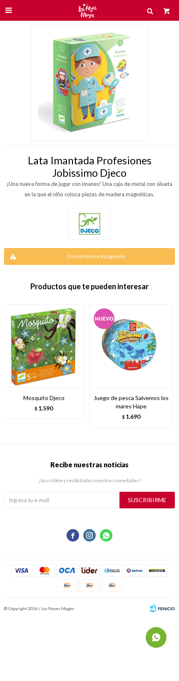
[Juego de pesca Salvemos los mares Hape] (131, 345)
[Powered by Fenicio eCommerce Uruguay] (162, 608)
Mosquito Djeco (44, 397)
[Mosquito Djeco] (43, 345)
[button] (164, 370)
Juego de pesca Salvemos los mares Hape (131, 402)
